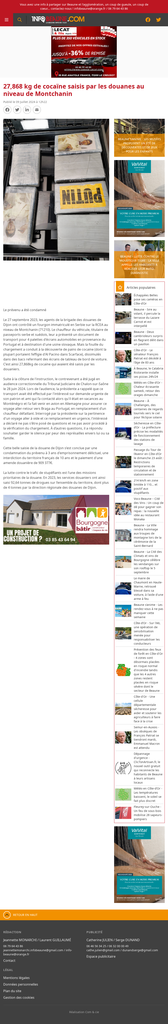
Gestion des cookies (18, 997)
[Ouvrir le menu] (6, 19)
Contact (9, 960)
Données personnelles (20, 984)
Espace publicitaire (101, 956)
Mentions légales (16, 978)
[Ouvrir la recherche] (19, 19)
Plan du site (12, 991)
